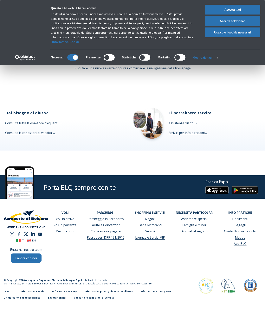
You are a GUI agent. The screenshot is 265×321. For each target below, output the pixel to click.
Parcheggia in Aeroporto (106, 219)
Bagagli (240, 225)
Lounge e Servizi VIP (150, 237)
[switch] (109, 57)
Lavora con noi (57, 297)
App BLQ (240, 243)
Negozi (150, 219)
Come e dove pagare (106, 231)
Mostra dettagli (203, 57)
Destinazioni (65, 231)
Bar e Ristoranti (150, 225)
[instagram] (12, 234)
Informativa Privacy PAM (155, 291)
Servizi (150, 231)
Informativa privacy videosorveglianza (109, 291)
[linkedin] (33, 234)
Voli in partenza (65, 225)
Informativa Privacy (64, 291)
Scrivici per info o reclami (188, 133)
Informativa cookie (32, 291)
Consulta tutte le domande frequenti (33, 123)
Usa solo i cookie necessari (232, 32)
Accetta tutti (232, 9)
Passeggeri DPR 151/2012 (105, 237)
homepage (183, 68)
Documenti (240, 219)
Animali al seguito (195, 231)
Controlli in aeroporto (240, 231)
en (33, 240)
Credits (8, 291)
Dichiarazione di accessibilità (22, 297)
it (22, 240)
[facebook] (19, 234)
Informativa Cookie (66, 42)
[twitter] (26, 234)
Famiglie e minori (194, 225)
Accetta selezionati (232, 21)
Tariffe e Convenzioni (105, 225)
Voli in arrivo (65, 219)
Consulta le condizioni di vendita (30, 133)
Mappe (240, 237)
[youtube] (40, 234)
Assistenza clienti (183, 123)
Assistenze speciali (194, 219)
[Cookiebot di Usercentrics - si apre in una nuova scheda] (25, 58)
